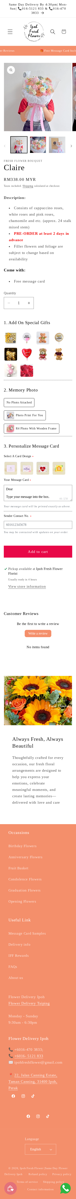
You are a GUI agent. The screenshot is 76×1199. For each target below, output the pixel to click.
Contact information (40, 1189)
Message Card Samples (27, 933)
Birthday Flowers (22, 846)
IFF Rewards (18, 956)
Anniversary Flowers (25, 857)
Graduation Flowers (24, 890)
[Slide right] (71, 146)
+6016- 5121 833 (28, 1056)
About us (15, 978)
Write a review (38, 633)
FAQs (12, 967)
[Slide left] (4, 146)
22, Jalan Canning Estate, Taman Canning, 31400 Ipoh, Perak (32, 1081)
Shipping (28, 185)
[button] (10, 31)
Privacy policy (62, 1174)
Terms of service (27, 1181)
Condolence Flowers (25, 879)
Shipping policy (53, 1181)
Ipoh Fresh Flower (31, 1168)
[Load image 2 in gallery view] (38, 144)
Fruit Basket (18, 868)
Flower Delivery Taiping (29, 1003)
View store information (27, 586)
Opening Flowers (22, 901)
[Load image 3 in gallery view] (57, 144)
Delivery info (19, 944)
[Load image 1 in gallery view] (19, 144)
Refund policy (37, 1174)
